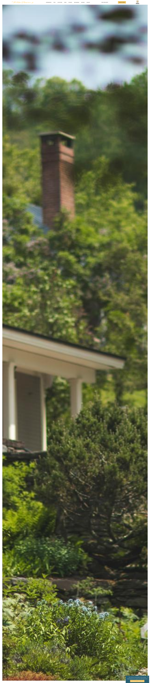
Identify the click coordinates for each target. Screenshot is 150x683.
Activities (60, 2)
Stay (54, 2)
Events (88, 2)
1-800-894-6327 (104, 2)
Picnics (70, 2)
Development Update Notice (137, 681)
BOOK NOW (122, 2)
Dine (65, 2)
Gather (82, 2)
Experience (48, 2)
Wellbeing (76, 2)
